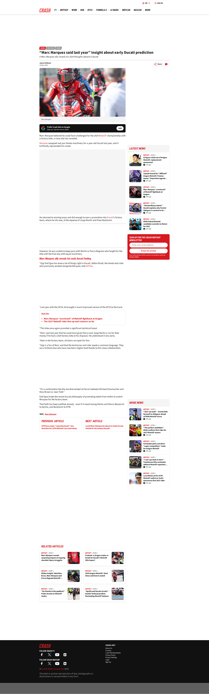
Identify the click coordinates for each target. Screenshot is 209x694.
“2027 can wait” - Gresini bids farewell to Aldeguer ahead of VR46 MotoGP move (155, 414)
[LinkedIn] (65, 655)
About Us (108, 648)
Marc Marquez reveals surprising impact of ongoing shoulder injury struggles (53, 557)
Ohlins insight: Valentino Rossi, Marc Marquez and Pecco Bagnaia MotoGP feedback (51, 575)
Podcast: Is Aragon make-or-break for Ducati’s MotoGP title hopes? (97, 557)
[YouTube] (58, 655)
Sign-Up (108, 662)
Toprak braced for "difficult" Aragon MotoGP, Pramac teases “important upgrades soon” (155, 176)
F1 (55, 10)
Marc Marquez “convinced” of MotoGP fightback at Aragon (73, 318)
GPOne (89, 266)
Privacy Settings (111, 657)
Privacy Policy (134, 257)
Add (120, 128)
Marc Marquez (50, 414)
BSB (82, 10)
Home (42, 48)
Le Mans (114, 10)
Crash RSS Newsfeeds (113, 653)
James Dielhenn (45, 63)
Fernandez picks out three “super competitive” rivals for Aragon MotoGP (154, 446)
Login (107, 660)
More (148, 10)
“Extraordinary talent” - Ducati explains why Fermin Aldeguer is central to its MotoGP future (154, 208)
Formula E (101, 10)
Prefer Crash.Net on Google (58, 127)
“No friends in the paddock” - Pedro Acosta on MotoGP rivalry (53, 593)
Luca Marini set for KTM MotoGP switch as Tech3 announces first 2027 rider (154, 478)
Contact (108, 650)
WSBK (74, 10)
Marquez (43, 143)
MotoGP (64, 10)
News (58, 48)
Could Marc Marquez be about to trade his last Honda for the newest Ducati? (104, 427)
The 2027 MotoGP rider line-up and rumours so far (69, 321)
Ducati (110, 217)
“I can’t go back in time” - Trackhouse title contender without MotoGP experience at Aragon (155, 462)
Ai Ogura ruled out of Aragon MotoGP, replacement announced (155, 160)
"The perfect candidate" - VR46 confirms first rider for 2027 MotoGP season (154, 430)
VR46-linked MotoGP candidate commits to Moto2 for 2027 (155, 224)
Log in (160, 3)
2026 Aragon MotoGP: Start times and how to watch (96, 574)
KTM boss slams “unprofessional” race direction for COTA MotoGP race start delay (59, 427)
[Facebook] (42, 655)
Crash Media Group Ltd (53, 669)
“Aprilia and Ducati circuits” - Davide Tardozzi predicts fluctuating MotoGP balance (97, 593)
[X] (50, 655)
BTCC (90, 10)
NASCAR (137, 10)
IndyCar (126, 10)
